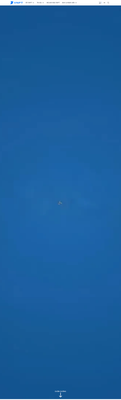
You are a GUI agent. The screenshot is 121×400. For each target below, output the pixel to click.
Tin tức (39, 3)
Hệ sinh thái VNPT (53, 3)
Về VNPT (28, 3)
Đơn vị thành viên (68, 3)
